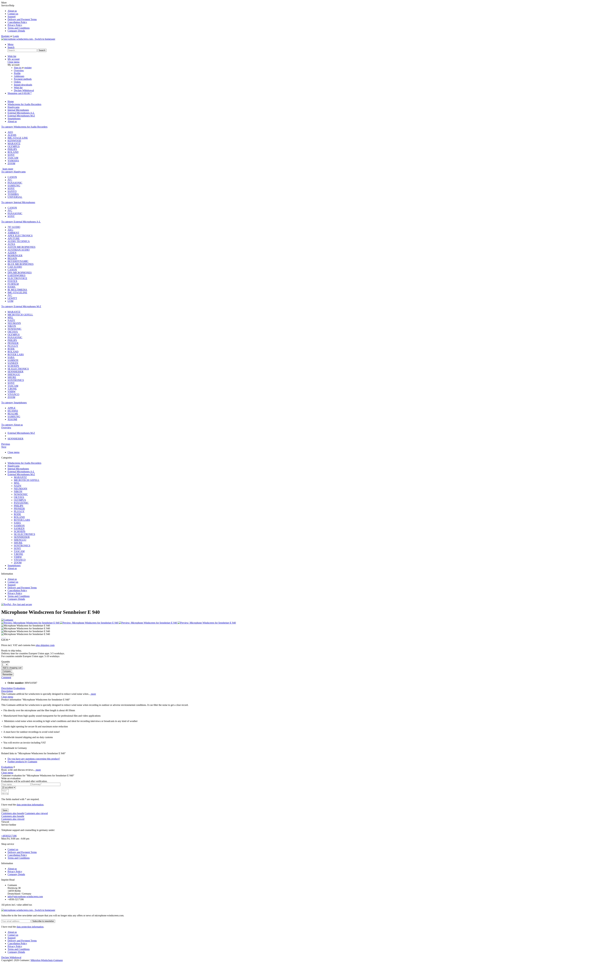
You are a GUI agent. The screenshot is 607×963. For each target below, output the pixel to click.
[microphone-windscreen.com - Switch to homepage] (28, 39)
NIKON (12, 326)
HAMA (11, 286)
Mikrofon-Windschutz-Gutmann (47, 960)
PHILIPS (12, 149)
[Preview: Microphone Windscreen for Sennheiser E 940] (30, 622)
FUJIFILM (13, 284)
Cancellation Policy (17, 22)
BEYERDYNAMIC (18, 261)
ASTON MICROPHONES (21, 247)
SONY (11, 155)
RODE (11, 348)
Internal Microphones (18, 468)
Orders (17, 82)
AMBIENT (13, 232)
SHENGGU (14, 374)
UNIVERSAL (15, 197)
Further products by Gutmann (22, 761)
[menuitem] (307, 10)
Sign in (18, 67)
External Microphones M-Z (21, 474)
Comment (6, 677)
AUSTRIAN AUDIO (19, 249)
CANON (12, 177)
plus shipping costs (45, 645)
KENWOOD (14, 140)
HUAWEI (13, 410)
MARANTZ (14, 143)
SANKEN (13, 363)
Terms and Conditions (19, 28)
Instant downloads (23, 84)
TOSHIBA (13, 194)
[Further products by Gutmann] (7, 620)
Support (11, 16)
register (28, 67)
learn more (8, 168)
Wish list (18, 87)
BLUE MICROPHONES (21, 264)
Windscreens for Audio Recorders (24, 463)
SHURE (12, 377)
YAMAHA (13, 160)
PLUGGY (13, 346)
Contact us (13, 13)
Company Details (16, 30)
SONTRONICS (16, 380)
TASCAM (13, 157)
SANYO (12, 191)
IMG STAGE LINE (18, 137)
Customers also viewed (36, 813)
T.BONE (12, 388)
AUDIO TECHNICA (19, 241)
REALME (13, 413)
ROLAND (13, 152)
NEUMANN (14, 323)
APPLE (11, 408)
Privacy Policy (15, 25)
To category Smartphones (14, 402)
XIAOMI (12, 419)
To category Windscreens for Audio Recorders (24, 126)
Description (7, 688)
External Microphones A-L (21, 471)
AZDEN (12, 252)
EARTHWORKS (16, 275)
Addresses (19, 76)
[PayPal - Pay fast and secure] (16, 604)
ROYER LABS (16, 354)
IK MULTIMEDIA (17, 289)
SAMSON (13, 360)
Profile (17, 73)
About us (12, 10)
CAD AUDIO (15, 267)
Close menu (13, 62)
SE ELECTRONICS (18, 368)
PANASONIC (15, 182)
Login (16, 36)
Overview (19, 70)
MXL (10, 317)
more (93, 694)
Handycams (13, 465)
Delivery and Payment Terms (22, 19)
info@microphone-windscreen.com (25, 896)
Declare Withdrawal (24, 90)
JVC (10, 180)
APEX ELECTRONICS (20, 235)
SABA (11, 357)
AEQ (10, 132)
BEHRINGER (15, 255)
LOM (10, 301)
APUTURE (14, 238)
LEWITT (12, 298)
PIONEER (13, 343)
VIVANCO (13, 394)
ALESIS (12, 135)
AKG (10, 230)
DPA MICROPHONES (20, 272)
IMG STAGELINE (17, 292)
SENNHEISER (15, 371)
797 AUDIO (14, 227)
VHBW (11, 391)
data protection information (30, 804)
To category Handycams (13, 171)
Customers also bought (12, 813)
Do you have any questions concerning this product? (34, 758)
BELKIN (12, 258)
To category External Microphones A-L (21, 221)
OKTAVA (13, 331)
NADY (11, 320)
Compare (7, 671)
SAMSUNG (14, 185)
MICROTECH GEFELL (20, 314)
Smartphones (14, 565)
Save (5, 810)
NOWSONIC (14, 329)
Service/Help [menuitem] (19, 18)
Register (5, 36)
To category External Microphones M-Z (21, 306)
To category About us (12, 424)
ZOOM (11, 163)
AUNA (11, 244)
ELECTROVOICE (17, 278)
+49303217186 (9, 835)
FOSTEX (12, 281)
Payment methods (23, 79)
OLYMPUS (14, 146)
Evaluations (19, 688)
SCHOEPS (13, 366)
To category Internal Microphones (18, 202)
